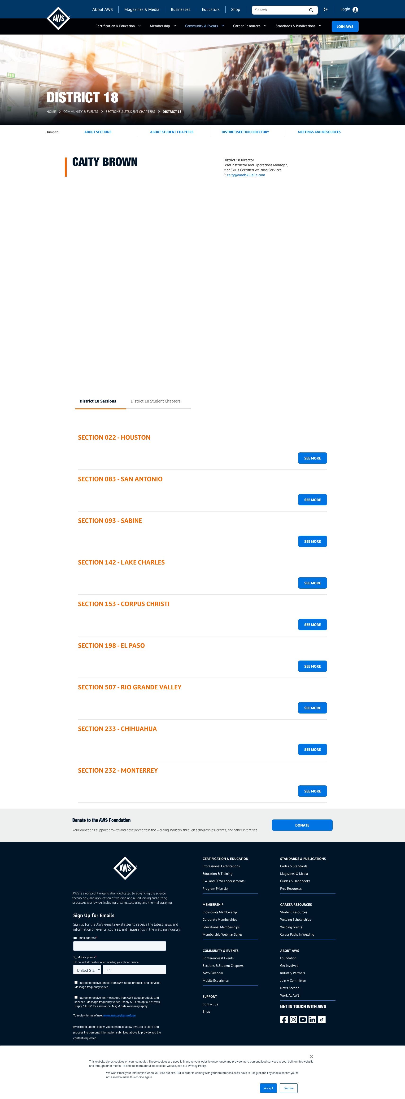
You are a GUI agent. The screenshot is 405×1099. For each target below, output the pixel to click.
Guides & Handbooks (295, 881)
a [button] (139, 28)
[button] (311, 10)
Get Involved (289, 965)
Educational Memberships (221, 927)
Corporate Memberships (220, 919)
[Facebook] (285, 1019)
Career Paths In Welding (297, 934)
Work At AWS (290, 995)
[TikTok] (322, 1019)
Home (51, 111)
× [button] (311, 1055)
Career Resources (247, 26)
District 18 (172, 111)
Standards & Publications (295, 26)
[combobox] (278, 10)
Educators (211, 9)
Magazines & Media (141, 9)
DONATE (302, 825)
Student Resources (293, 912)
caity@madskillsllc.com (246, 175)
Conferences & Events (218, 958)
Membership (160, 26)
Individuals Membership (220, 912)
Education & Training (217, 873)
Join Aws (345, 26)
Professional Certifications (221, 866)
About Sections (97, 132)
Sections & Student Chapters (130, 111)
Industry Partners (292, 973)
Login (345, 9)
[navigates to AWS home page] (58, 18)
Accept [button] (268, 1088)
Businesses (180, 9)
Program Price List (215, 888)
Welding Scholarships (295, 919)
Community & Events (201, 26)
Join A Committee (293, 980)
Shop (235, 9)
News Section (289, 988)
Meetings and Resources (319, 132)
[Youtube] (304, 1019)
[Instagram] (294, 1019)
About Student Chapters (171, 132)
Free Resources (291, 888)
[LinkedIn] (313, 1019)
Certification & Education (115, 26)
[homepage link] (136, 866)
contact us (328, 9)
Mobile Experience (216, 980)
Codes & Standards (293, 866)
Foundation (288, 958)
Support (210, 996)
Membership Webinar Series (222, 934)
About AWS (102, 9)
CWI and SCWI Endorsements (223, 881)
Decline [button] (289, 1088)
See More (312, 458)
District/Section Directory (245, 132)
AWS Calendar (213, 973)
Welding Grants (291, 927)
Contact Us (210, 1004)
